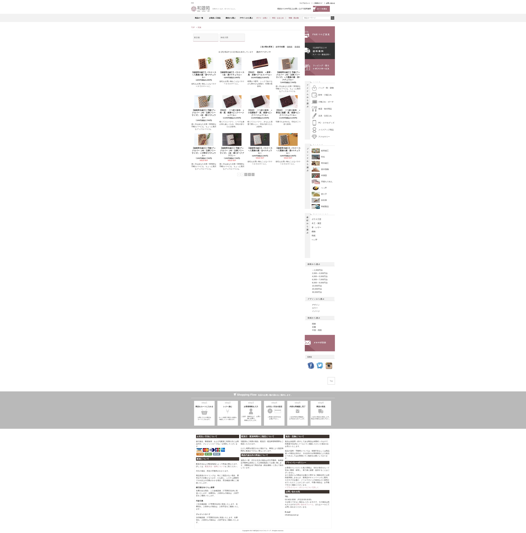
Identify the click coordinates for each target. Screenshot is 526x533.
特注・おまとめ (278, 18)
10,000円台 (317, 286)
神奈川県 (224, 37)
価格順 (289, 47)
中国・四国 (317, 330)
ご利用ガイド (317, 3)
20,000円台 (317, 289)
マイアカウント (304, 3)
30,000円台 (317, 292)
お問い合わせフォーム (304, 504)
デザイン (316, 305)
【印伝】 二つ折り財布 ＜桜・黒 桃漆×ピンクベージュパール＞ (231, 112)
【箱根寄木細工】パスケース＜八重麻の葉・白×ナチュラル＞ (260, 150)
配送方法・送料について (215, 466)
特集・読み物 (294, 18)
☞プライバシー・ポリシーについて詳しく (302, 487)
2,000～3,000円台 (320, 273)
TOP (193, 27)
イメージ (316, 311)
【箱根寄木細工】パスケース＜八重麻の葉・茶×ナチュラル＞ (203, 74)
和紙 (313, 235)
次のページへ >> (263, 52)
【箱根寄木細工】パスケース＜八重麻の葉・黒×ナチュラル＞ (288, 150)
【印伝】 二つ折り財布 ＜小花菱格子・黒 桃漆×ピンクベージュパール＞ (260, 112)
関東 (199, 27)
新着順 (297, 47)
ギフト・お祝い (262, 18)
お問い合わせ (330, 3)
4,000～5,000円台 (320, 276)
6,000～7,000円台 (320, 279)
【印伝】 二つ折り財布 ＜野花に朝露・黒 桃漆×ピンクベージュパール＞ (288, 112)
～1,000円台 (317, 270)
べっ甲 (314, 240)
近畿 (314, 327)
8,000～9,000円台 (320, 283)
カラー (315, 308)
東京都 (197, 37)
